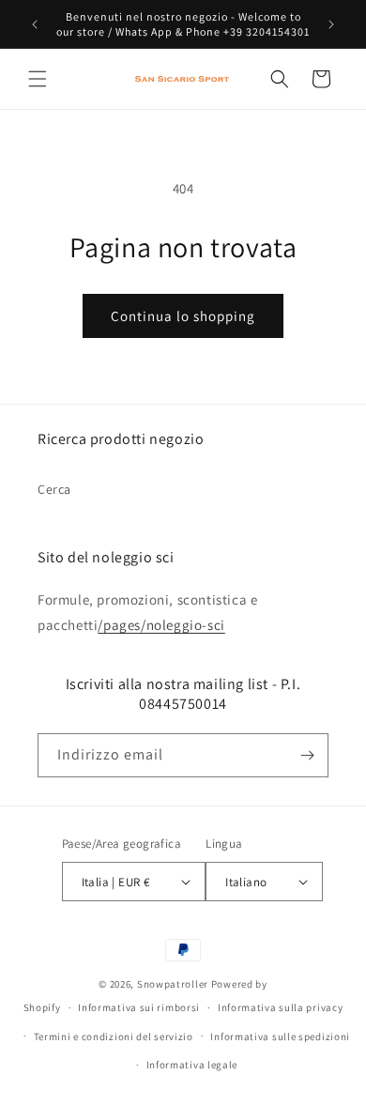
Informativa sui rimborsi (139, 1007)
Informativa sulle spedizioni (280, 1036)
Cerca (54, 489)
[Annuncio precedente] (34, 24)
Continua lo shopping (183, 316)
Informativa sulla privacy (280, 1007)
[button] (37, 79)
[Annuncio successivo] (331, 24)
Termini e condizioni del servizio (113, 1036)
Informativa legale (192, 1064)
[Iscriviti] (307, 755)
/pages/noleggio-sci (161, 625)
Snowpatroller (172, 983)
